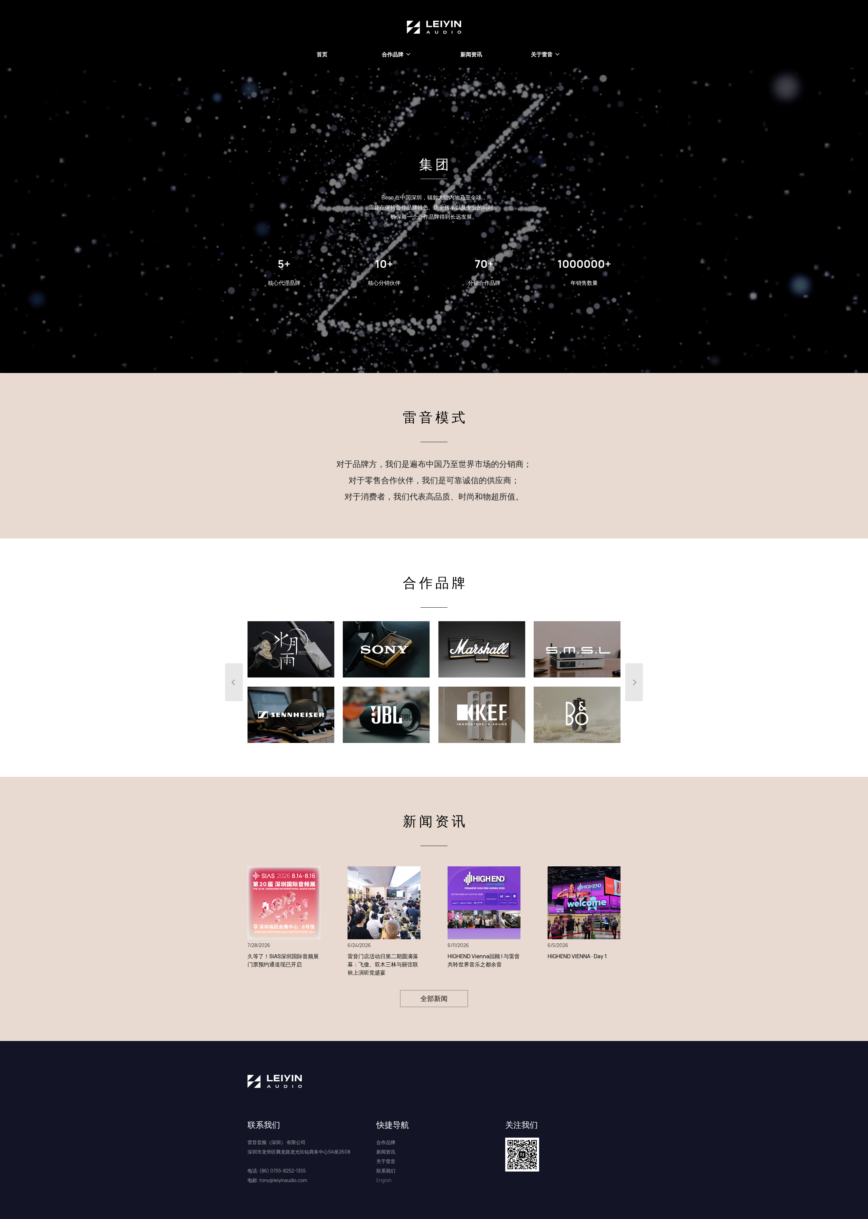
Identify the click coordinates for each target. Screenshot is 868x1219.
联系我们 (385, 1170)
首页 (322, 54)
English (384, 1180)
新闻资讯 (471, 54)
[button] (396, 54)
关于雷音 (385, 1161)
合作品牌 (385, 1142)
